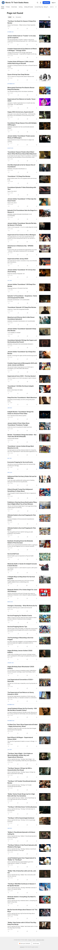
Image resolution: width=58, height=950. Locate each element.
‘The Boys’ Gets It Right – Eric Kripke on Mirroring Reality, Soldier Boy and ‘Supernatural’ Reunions (20, 755)
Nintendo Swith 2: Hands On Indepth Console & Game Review (22, 564)
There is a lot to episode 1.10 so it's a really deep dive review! (22, 227)
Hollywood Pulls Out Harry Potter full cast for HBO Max (22, 477)
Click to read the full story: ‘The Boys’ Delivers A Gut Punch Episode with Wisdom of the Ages (21, 849)
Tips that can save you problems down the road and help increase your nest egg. (21, 464)
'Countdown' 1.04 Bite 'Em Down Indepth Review (20, 387)
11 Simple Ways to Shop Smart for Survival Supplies (21, 577)
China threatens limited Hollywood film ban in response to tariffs (21, 493)
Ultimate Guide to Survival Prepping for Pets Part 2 (21, 516)
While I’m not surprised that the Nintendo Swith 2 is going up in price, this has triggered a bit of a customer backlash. (22, 545)
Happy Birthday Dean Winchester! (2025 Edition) (20, 667)
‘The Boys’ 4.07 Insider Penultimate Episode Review (21, 782)
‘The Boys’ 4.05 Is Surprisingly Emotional (20, 818)
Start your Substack (25, 943)
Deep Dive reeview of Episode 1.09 (15, 273)
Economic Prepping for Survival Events (20, 462)
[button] (2, 7)
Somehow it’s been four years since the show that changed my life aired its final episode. (21, 729)
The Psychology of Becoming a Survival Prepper (20, 638)
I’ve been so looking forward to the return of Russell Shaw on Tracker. (22, 66)
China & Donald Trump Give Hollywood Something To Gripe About (20, 490)
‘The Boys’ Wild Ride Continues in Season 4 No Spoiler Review (21, 884)
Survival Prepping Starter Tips (17, 626)
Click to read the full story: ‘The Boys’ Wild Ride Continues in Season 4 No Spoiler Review (22, 888)
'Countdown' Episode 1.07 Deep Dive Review (21, 307)
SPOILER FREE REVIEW (12, 438)
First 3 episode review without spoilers (16, 415)
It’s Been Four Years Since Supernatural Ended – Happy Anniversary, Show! (22, 725)
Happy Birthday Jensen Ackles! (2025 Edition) (19, 651)
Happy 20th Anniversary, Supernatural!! (20, 112)
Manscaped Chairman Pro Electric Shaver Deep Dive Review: (20, 88)
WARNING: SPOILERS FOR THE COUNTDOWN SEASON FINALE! (20, 127)
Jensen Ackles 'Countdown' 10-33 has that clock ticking (21, 270)
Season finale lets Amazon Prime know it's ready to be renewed (20, 140)
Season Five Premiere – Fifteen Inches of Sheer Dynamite (21, 25)
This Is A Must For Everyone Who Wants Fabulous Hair (20, 76)
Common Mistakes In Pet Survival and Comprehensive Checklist (20, 519)
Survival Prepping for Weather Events (19, 615)
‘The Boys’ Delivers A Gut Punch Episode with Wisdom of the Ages (22, 846)
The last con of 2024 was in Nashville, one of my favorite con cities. (22, 684)
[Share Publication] (40, 2)
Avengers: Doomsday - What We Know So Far (22, 605)
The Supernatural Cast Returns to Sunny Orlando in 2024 (20, 693)
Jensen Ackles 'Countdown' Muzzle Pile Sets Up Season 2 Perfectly (21, 224)
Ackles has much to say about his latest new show (19, 427)
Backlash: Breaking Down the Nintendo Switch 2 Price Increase (20, 542)
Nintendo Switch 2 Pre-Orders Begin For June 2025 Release (22, 590)
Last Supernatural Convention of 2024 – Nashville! (20, 680)
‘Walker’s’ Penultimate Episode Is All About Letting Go (21, 833)
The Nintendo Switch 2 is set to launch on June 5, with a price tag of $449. (22, 568)
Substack (22, 947)
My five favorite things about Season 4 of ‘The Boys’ (22, 910)
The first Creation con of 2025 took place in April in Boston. (21, 378)
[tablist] (14, 17)
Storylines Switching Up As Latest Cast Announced (19, 607)
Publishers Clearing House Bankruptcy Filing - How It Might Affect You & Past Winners (22, 503)
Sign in (53, 2)
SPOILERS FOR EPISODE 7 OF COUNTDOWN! (18, 299)
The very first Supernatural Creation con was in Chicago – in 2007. (21, 742)
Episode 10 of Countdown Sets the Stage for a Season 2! (22, 211)
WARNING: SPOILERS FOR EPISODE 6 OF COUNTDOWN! (21, 321)
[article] (29, 25)
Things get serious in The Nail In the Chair (17, 288)
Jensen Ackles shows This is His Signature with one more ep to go (21, 179)
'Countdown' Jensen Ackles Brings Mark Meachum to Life (20, 447)
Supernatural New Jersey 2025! (17, 259)
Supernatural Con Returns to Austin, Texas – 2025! (21, 100)
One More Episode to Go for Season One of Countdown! (21, 166)
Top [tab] (13, 17)
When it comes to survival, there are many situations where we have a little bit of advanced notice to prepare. (21, 618)
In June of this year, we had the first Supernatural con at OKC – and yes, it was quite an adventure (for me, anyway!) (22, 250)
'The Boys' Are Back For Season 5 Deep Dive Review (21, 22)
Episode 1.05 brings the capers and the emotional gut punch (22, 355)
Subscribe (46, 2)
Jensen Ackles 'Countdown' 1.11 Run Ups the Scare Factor (21, 200)
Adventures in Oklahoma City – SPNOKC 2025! (20, 246)
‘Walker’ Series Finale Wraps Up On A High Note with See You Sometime (21, 795)
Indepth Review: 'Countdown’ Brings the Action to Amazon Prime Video (20, 412)
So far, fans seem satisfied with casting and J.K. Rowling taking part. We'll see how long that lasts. (20, 480)
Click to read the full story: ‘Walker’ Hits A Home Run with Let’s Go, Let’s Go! (21, 875)
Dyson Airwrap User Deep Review (18, 74)
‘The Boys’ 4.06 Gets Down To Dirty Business (22, 807)
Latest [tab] (9, 17)
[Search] (37, 2)
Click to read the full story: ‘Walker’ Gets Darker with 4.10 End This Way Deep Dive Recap (22, 927)
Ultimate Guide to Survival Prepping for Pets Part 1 (21, 529)
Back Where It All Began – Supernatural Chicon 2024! (20, 738)
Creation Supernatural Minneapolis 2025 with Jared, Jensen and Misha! (22, 364)
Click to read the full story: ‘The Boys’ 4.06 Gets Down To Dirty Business (21, 809)
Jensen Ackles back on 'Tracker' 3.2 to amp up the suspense (21, 36)
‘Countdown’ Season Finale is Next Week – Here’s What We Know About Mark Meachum (21, 153)
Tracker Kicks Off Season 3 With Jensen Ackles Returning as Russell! (20, 62)
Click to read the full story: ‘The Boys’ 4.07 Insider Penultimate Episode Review (19, 785)
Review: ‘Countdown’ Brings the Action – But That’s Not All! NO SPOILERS (21, 435)
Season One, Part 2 (12, 191)
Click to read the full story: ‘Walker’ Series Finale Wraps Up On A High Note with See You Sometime (21, 798)
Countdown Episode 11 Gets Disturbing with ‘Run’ (21, 188)
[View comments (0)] (18, 28)
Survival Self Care (13, 554)
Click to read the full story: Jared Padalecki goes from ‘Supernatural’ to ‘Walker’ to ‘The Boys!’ (20, 862)
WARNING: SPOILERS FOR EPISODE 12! (17, 168)
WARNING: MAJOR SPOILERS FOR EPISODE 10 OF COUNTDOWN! (19, 214)
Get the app (36, 943)
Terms (33, 940)
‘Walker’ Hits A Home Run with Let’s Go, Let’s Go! (21, 872)
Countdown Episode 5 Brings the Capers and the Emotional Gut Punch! (22, 341)
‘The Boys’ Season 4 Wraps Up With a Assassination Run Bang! (19, 769)
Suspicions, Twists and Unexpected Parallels (18, 309)
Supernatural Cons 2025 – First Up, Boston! (21, 376)
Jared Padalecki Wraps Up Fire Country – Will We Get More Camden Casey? (22, 709)
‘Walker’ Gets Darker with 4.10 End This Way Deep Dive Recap (21, 923)
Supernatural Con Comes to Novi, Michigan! (21, 235)
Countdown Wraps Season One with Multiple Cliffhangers (22, 124)
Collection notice (40, 940)
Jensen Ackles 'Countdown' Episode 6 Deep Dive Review (21, 329)
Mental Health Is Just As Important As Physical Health (20, 555)
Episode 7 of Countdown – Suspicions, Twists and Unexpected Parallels (22, 297)
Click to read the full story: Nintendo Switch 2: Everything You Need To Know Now (22, 901)
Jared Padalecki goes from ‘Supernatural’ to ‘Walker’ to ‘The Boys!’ (21, 859)
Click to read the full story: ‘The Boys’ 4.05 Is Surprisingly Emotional (21, 820)
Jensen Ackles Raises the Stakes (15, 390)
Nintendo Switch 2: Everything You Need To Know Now (21, 897)
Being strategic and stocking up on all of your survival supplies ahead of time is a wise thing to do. (20, 581)
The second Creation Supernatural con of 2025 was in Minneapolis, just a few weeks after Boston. (20, 367)
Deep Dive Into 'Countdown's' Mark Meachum (22, 397)
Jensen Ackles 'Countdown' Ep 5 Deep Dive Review (21, 352)
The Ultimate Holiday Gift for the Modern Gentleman (20, 91)
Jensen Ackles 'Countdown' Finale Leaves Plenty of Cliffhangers (21, 137)
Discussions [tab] (18, 17)
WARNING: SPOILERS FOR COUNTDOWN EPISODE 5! (20, 344)
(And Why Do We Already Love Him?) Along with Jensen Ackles (21, 400)
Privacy (30, 940)
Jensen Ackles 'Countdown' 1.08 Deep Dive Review (21, 285)
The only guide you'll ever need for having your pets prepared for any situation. (20, 532)
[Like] (8, 28)
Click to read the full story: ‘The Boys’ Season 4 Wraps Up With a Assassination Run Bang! (21, 772)
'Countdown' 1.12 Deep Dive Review (18, 176)
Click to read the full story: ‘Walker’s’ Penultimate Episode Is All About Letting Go (21, 836)
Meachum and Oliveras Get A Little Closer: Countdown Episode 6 (21, 318)
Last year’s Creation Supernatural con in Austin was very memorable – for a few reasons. (21, 103)
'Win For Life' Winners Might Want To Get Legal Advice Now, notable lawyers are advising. (22, 506)
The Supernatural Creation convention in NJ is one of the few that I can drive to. (22, 261)
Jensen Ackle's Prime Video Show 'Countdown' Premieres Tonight (18, 424)
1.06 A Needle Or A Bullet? (14, 332)
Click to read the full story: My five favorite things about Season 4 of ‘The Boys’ (21, 914)
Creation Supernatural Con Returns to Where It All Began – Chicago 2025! (22, 49)
